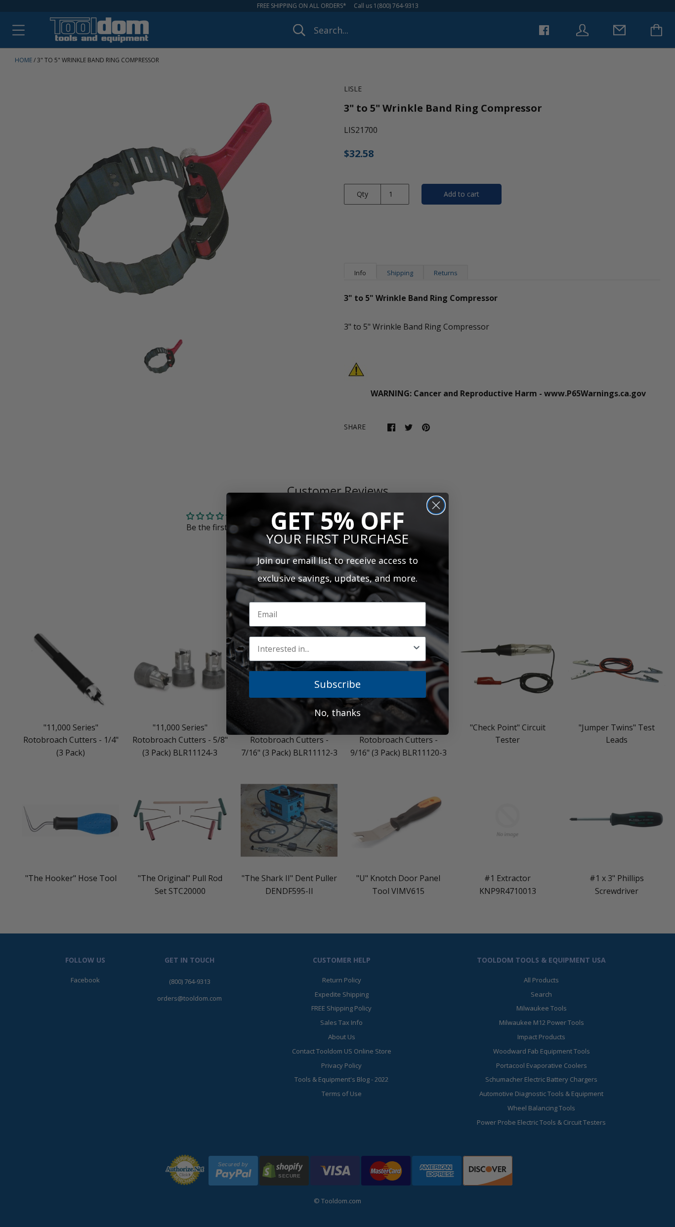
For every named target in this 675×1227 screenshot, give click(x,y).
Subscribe (337, 684)
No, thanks (337, 713)
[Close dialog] (436, 505)
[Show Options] (417, 649)
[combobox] (334, 649)
